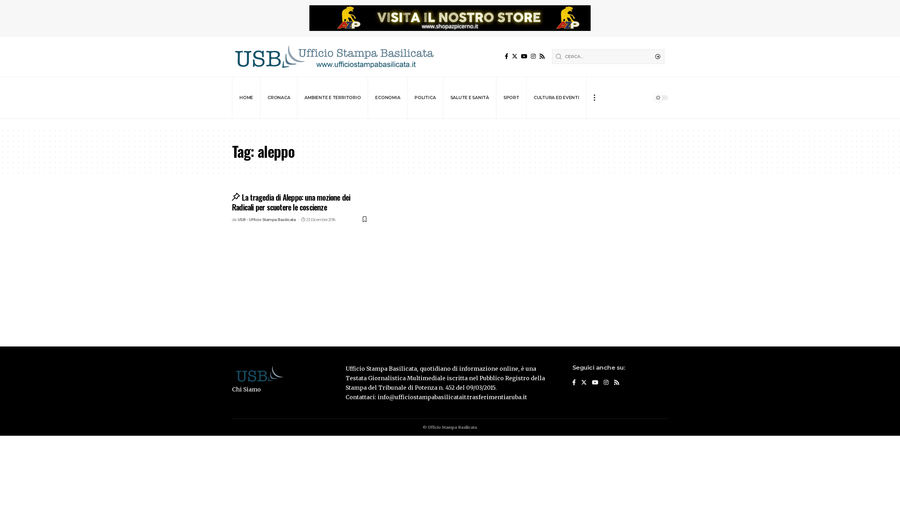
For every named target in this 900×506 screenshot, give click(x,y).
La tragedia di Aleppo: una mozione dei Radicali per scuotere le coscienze (291, 202)
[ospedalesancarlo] (450, 123)
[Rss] (542, 56)
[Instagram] (533, 56)
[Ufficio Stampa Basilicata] (334, 56)
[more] (594, 98)
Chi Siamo (246, 389)
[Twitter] (514, 56)
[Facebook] (506, 56)
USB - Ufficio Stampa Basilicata (267, 219)
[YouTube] (524, 56)
